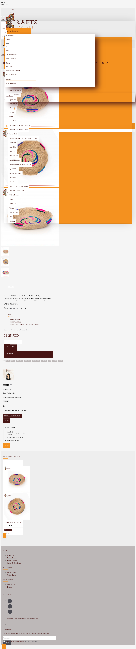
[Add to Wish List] (6, 532)
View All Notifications (12, 416)
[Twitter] (10, 612)
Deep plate (27, 360)
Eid (50, 360)
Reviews (11, 287)
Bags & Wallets (11, 83)
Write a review (24, 330)
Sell (12, 9)
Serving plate (36, 360)
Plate (7, 360)
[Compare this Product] (9, 532)
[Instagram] (10, 606)
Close (7, 420)
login (10, 308)
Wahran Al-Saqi (12, 384)
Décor (8, 63)
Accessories (10, 35)
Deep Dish (19, 360)
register (16, 308)
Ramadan (44, 360)
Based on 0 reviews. (11, 330)
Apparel (8, 79)
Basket (55, 360)
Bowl (12, 360)
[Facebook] (10, 601)
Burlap (60, 360)
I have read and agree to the (21, 641)
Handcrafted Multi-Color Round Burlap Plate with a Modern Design (13, 522)
